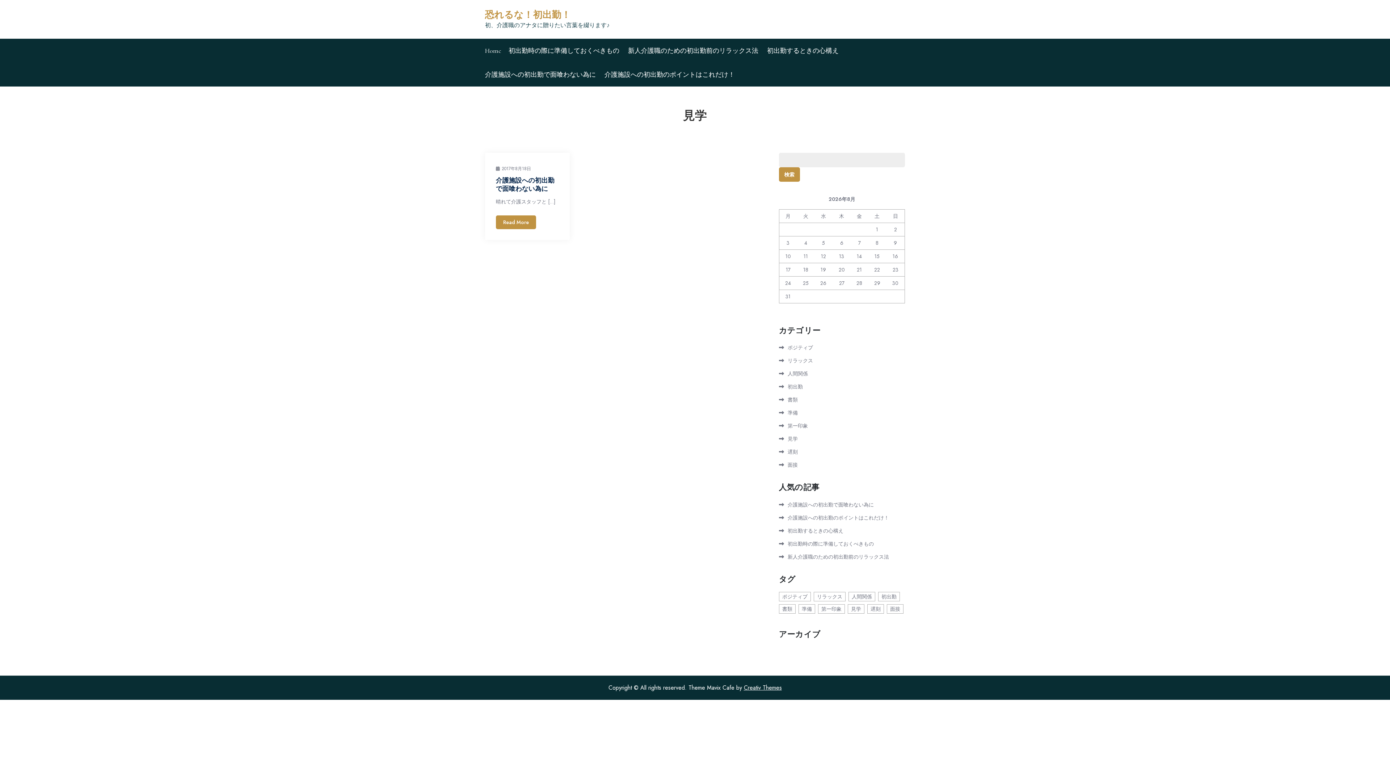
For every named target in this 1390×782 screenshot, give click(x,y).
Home (493, 51)
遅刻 (793, 451)
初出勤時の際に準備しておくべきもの (564, 51)
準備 (793, 412)
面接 (793, 464)
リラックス (800, 360)
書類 (793, 399)
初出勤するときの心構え (803, 51)
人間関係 (798, 373)
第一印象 (798, 425)
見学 (793, 438)
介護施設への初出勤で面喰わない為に (540, 75)
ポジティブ (800, 347)
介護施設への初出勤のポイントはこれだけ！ (670, 75)
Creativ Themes (763, 688)
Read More (516, 222)
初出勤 (795, 386)
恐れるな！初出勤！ (528, 14)
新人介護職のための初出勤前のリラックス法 (693, 51)
